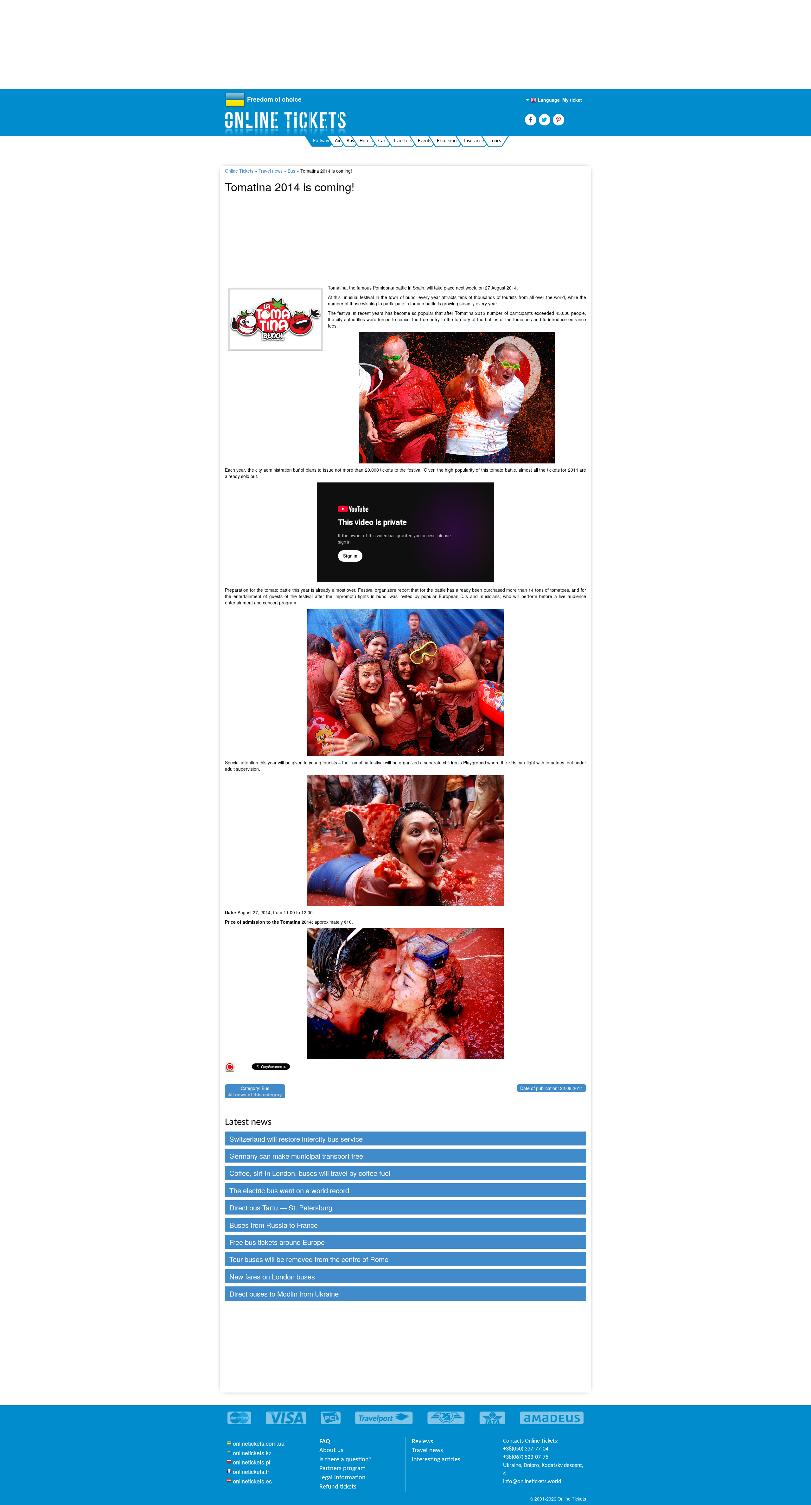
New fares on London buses (272, 1276)
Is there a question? (345, 1460)
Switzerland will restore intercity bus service (296, 1139)
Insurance (474, 140)
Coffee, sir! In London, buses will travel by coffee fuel (309, 1173)
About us (331, 1450)
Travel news (271, 171)
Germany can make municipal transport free (296, 1156)
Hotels (366, 140)
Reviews (422, 1441)
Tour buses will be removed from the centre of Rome (308, 1259)
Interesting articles (436, 1460)
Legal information (342, 1478)
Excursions (447, 140)
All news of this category (255, 1094)
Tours (495, 140)
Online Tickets (239, 171)
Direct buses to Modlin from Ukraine (284, 1293)
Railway (321, 140)
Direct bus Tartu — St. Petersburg (280, 1207)
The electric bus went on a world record (289, 1190)
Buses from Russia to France (273, 1225)
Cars (382, 140)
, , (543, 1470)
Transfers (402, 140)
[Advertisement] (190, 44)
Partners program (342, 1468)
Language (545, 100)
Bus (350, 140)
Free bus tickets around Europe (277, 1242)
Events (424, 140)
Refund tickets (337, 1487)
